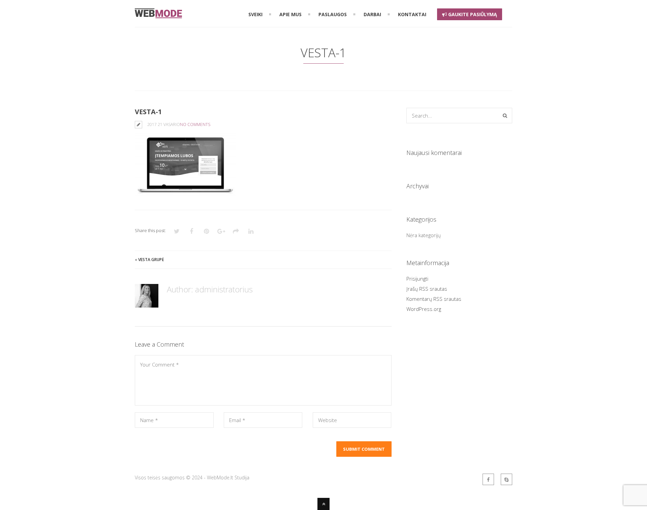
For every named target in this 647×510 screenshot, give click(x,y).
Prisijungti (417, 278)
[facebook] (488, 479)
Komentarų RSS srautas (433, 298)
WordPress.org (423, 309)
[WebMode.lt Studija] (158, 14)
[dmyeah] (506, 479)
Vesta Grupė (151, 259)
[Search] (505, 116)
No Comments (195, 124)
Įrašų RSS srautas (426, 288)
